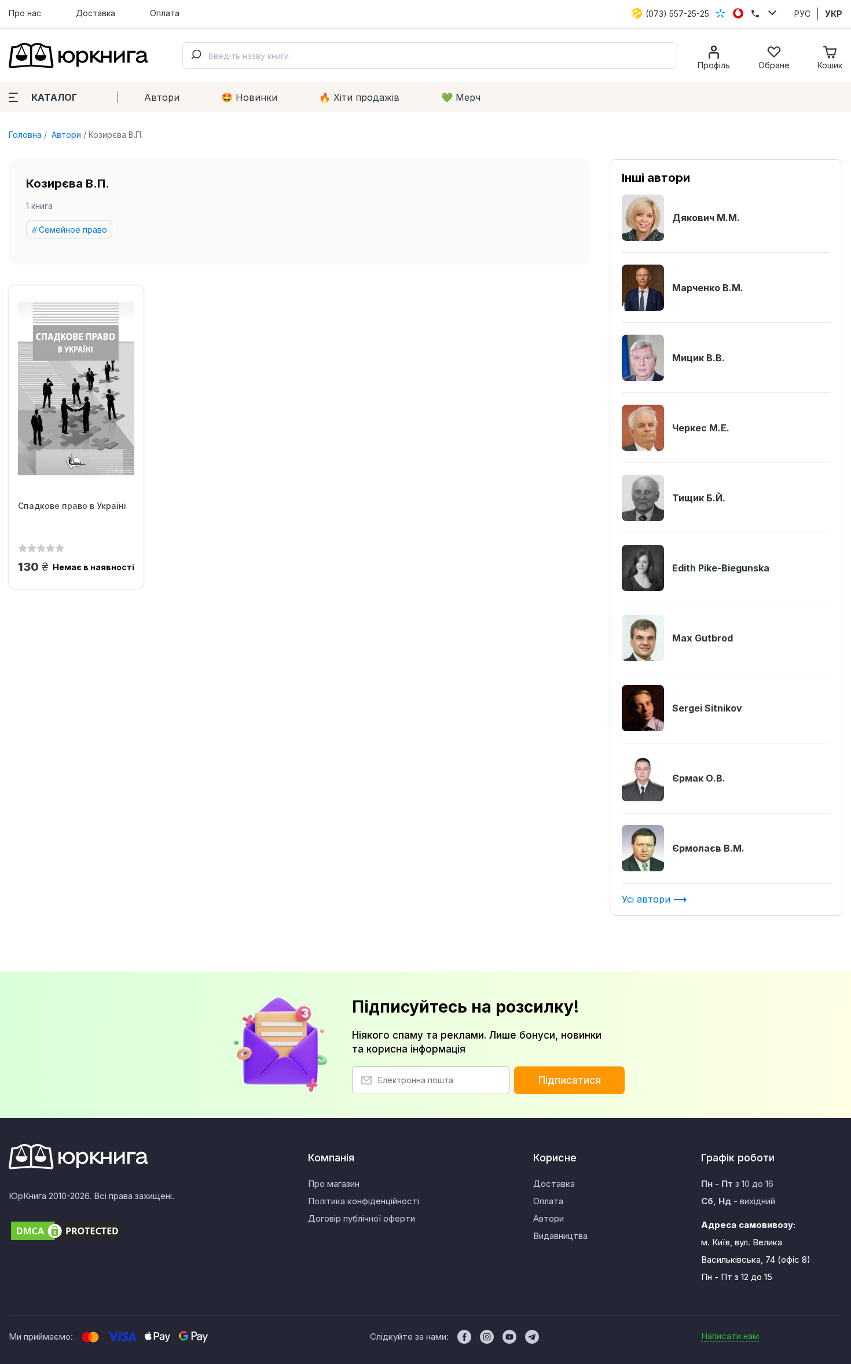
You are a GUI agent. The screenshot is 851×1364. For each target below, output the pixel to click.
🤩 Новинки (249, 97)
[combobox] (429, 55)
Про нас (25, 13)
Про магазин (334, 1183)
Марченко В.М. (707, 288)
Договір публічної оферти (361, 1218)
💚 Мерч (460, 97)
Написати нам (730, 1335)
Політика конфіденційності (363, 1201)
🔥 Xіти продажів (359, 97)
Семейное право (73, 229)
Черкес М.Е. (700, 428)
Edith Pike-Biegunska (720, 568)
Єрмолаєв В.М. (708, 848)
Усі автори (647, 899)
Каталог (54, 97)
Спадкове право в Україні (72, 506)
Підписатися (569, 1080)
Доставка (95, 13)
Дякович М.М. (706, 217)
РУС (802, 14)
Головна (25, 135)
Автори (161, 97)
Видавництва (560, 1235)
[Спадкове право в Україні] (76, 388)
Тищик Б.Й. (698, 498)
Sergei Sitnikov (707, 708)
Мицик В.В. (698, 358)
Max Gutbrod (702, 638)
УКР (833, 14)
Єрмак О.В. (698, 778)
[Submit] (195, 55)
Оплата (164, 13)
